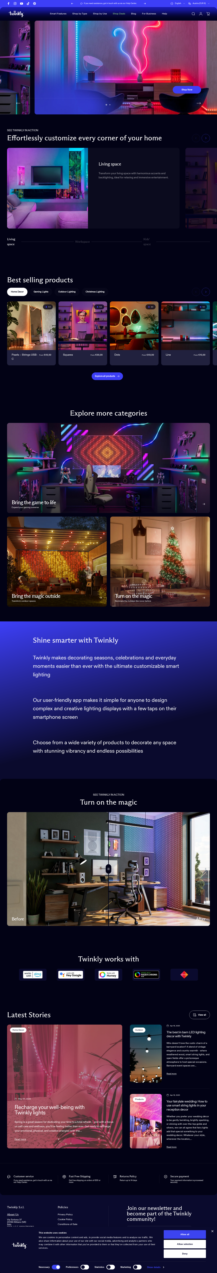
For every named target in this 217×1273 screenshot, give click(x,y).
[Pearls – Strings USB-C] (31, 325)
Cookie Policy (65, 1219)
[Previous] (72, 3)
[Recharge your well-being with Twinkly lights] (64, 1086)
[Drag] (108, 869)
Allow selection (185, 1244)
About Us (13, 1214)
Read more (20, 1139)
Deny (184, 1253)
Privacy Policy (65, 1214)
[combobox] (177, 3)
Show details (153, 1267)
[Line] (185, 325)
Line (168, 355)
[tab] (17, 292)
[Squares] (82, 325)
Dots (117, 355)
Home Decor (18, 1030)
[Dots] (134, 325)
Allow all (184, 1234)
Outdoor (139, 1030)
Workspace (82, 243)
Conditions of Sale (67, 1224)
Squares (68, 355)
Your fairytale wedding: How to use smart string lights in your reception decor (187, 1105)
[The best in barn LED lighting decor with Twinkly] (146, 1054)
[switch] (85, 1267)
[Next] (145, 3)
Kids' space (147, 242)
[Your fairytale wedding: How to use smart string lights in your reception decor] (146, 1121)
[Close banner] (212, 1231)
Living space (11, 242)
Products (139, 1099)
